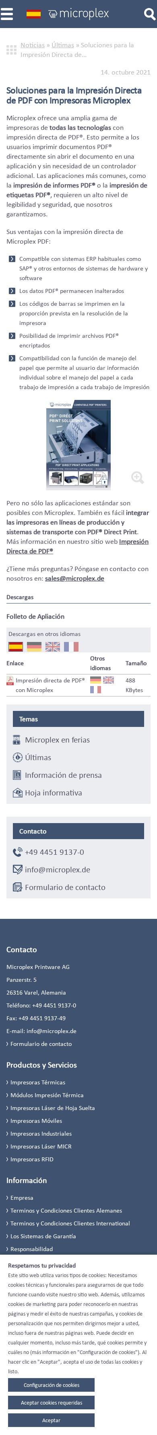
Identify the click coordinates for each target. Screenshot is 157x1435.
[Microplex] (78, 14)
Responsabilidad (31, 1249)
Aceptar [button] (51, 1420)
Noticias (33, 44)
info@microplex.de (57, 869)
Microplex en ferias (57, 740)
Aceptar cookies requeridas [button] (51, 1402)
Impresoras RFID (32, 1159)
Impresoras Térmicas (37, 1082)
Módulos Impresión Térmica (47, 1095)
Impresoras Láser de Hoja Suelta (52, 1108)
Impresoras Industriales (41, 1133)
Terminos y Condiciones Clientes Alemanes (66, 1210)
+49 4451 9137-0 (54, 852)
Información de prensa (63, 775)
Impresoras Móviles (36, 1120)
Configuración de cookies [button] (51, 1385)
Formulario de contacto (65, 887)
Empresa (21, 1197)
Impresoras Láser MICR (41, 1146)
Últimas (63, 44)
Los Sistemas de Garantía (43, 1236)
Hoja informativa (53, 792)
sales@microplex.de (74, 578)
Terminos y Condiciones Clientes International (70, 1223)
